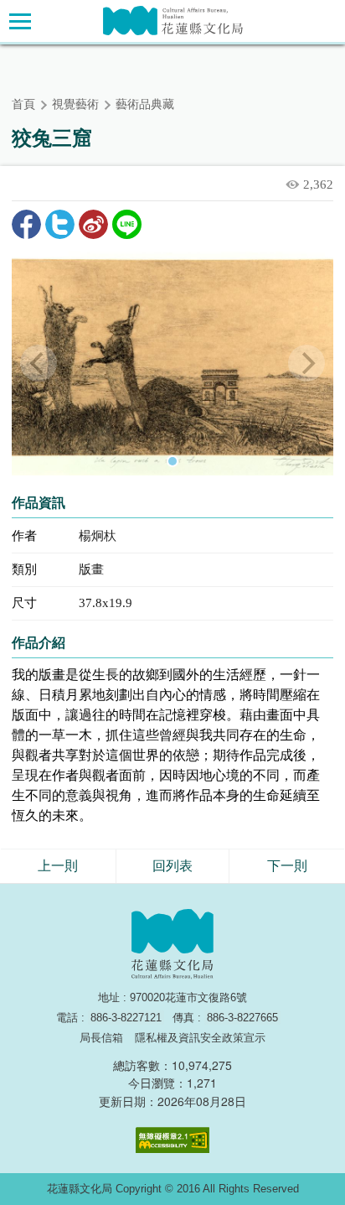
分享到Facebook (26, 224)
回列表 (172, 866)
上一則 (58, 866)
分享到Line (127, 224)
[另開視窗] (172, 363)
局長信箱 (101, 1037)
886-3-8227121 (126, 1017)
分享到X (60, 224)
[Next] (306, 363)
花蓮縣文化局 (173, 20)
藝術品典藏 (145, 104)
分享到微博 (93, 224)
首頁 (23, 104)
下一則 (287, 866)
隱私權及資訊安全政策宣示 (200, 1037)
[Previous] (38, 363)
